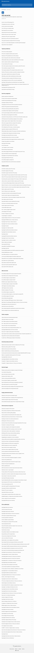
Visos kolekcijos (4, 9)
